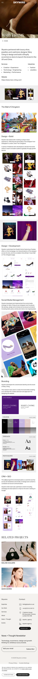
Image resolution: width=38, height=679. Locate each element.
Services (4, 612)
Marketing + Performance (12, 72)
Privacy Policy (13, 663)
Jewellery (33, 70)
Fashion (32, 68)
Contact (36, 2)
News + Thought (6, 619)
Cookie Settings (24, 663)
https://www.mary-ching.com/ (11, 80)
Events (3, 623)
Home (6, 41)
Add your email (8, 648)
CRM (5, 480)
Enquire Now (24, 628)
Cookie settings (8, 674)
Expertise (4, 604)
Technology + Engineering (12, 70)
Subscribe (30, 649)
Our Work (4, 608)
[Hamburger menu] (2, 2)
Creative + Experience (11, 68)
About (3, 615)
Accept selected (23, 674)
